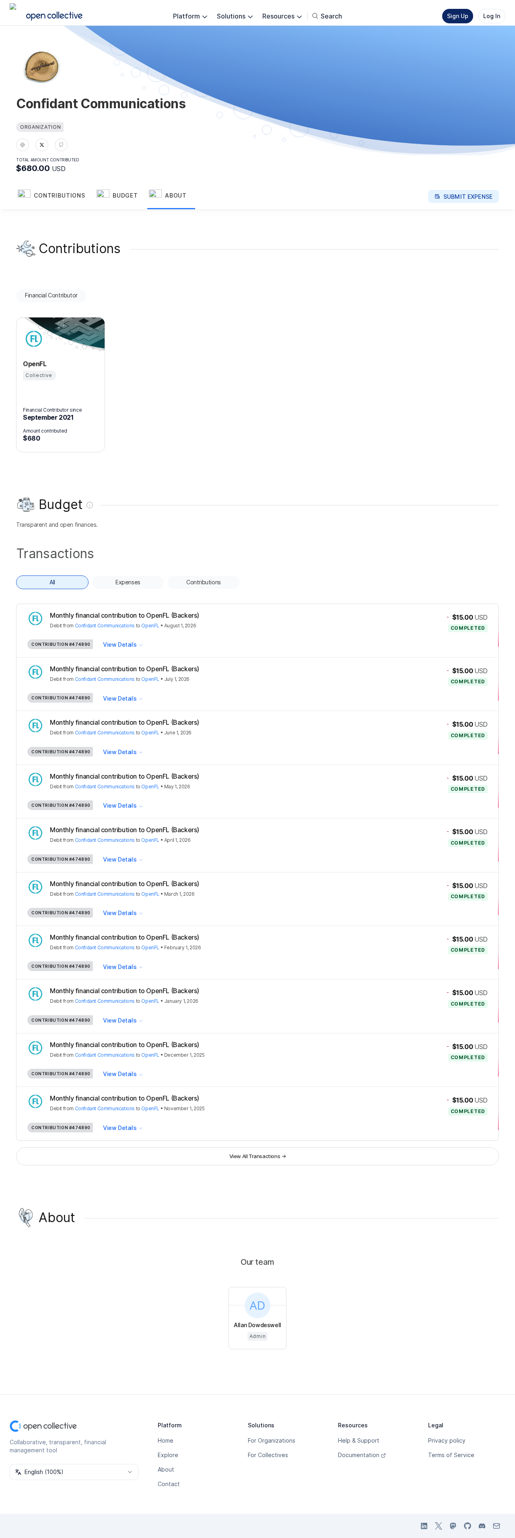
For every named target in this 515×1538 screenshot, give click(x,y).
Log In (491, 15)
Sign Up (457, 15)
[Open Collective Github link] (467, 1526)
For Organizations (271, 1440)
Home (165, 1440)
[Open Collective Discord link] (482, 1526)
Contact (169, 1483)
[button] (55, 196)
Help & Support (358, 1440)
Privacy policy (447, 1440)
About (166, 1469)
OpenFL (150, 626)
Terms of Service (451, 1454)
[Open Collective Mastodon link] (453, 1526)
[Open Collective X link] (438, 1526)
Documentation (358, 1454)
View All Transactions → (257, 1156)
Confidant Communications (105, 626)
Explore (168, 1454)
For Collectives (268, 1454)
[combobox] (74, 1472)
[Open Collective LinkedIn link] (424, 1526)
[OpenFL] (32, 338)
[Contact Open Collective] (496, 1526)
